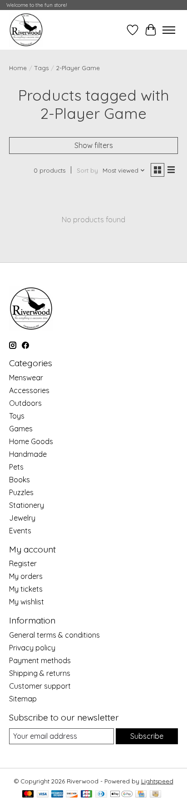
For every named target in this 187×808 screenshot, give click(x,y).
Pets (16, 466)
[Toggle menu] (169, 30)
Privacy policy (32, 647)
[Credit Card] (141, 794)
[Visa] (43, 794)
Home (18, 68)
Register (23, 563)
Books (19, 479)
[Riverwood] (26, 30)
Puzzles (21, 492)
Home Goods (31, 441)
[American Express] (57, 794)
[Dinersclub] (101, 794)
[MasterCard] (28, 794)
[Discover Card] (72, 794)
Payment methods (40, 660)
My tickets (26, 588)
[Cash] (155, 794)
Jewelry (22, 517)
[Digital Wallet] (121, 794)
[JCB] (87, 794)
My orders (26, 576)
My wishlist (26, 601)
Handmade (28, 454)
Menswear (26, 377)
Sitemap (23, 698)
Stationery (26, 505)
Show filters (93, 145)
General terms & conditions (54, 634)
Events (20, 530)
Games (21, 428)
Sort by (87, 170)
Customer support (40, 685)
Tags (41, 68)
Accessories (29, 390)
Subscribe (146, 736)
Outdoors (25, 403)
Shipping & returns (39, 673)
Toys (17, 415)
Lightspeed (157, 781)
